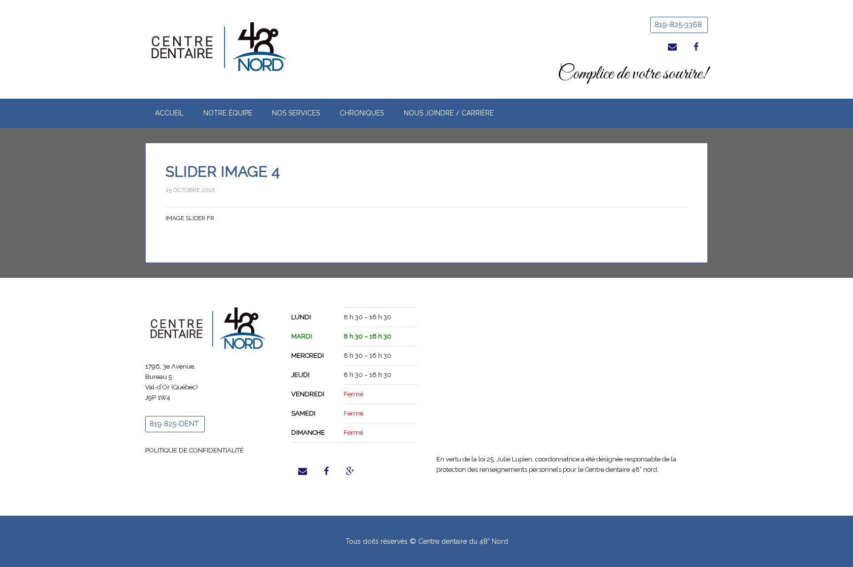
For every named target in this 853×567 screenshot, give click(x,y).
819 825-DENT (174, 423)
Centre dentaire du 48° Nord (229, 47)
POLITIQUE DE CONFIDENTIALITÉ (194, 450)
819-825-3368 (678, 24)
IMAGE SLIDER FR (189, 218)
